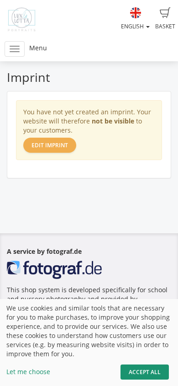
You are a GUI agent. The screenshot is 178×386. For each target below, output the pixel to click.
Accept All (145, 372)
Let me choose (28, 371)
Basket (165, 26)
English (133, 26)
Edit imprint (49, 145)
